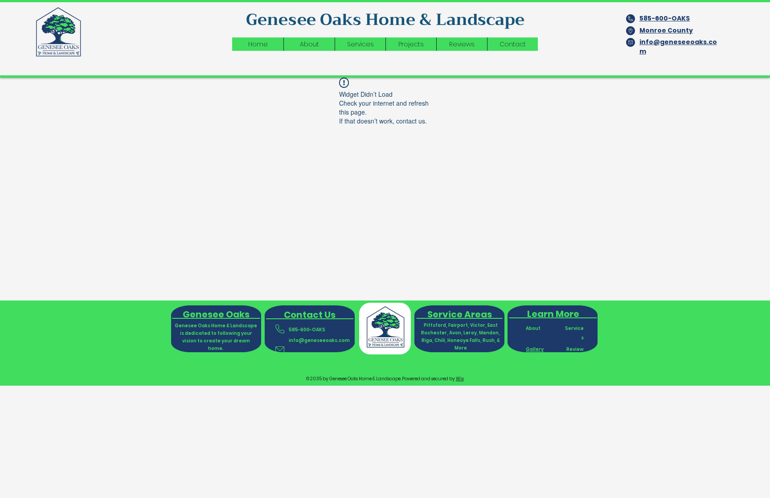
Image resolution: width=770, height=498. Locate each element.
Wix (460, 378)
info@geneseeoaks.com (319, 340)
